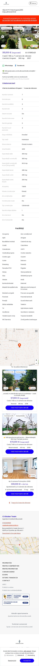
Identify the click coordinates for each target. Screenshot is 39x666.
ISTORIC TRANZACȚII (10, 578)
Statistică (20, 655)
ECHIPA (5, 575)
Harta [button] (35, 46)
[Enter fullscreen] (36, 331)
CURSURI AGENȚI (8, 572)
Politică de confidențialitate (12, 590)
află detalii (27, 651)
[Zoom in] (36, 360)
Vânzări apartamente (19, 613)
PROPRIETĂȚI (7, 563)
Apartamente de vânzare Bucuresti (19, 616)
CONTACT (6, 581)
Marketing (31, 655)
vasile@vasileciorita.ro (10, 525)
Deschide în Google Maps (11, 533)
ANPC (4, 584)
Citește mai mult (8, 83)
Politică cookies (7, 587)
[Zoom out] (36, 363)
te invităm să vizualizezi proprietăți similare (19, 20)
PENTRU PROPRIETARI (10, 569)
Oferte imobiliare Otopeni (12, 88)
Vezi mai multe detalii (19, 407)
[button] (2, 36)
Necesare (10, 655)
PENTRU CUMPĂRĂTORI (10, 566)
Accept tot (27, 661)
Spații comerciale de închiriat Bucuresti (19, 627)
